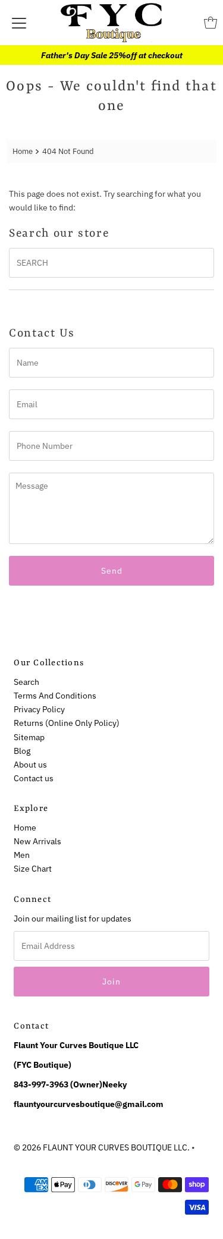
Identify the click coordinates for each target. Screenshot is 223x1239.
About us (30, 764)
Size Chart (33, 868)
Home (22, 151)
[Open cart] (210, 23)
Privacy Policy (39, 709)
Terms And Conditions (55, 695)
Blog (22, 750)
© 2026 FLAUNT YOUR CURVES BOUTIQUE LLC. (102, 1147)
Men (22, 854)
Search (26, 681)
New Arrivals (37, 841)
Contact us (34, 778)
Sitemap (29, 737)
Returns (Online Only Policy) (67, 722)
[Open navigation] (19, 22)
